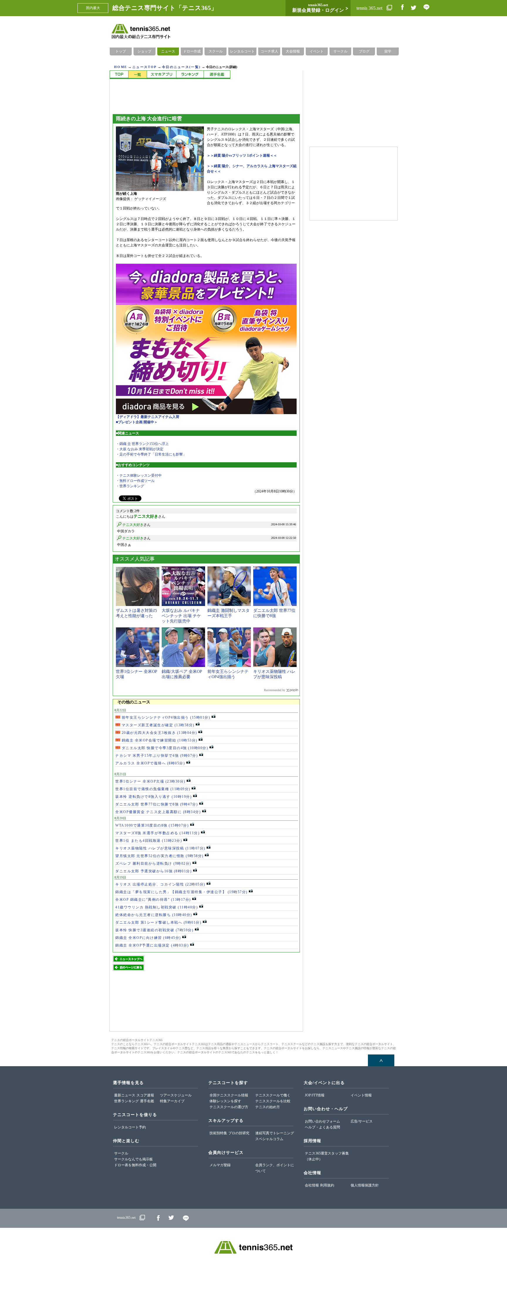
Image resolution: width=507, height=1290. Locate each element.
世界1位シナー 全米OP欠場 (150, 781)
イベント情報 (361, 1095)
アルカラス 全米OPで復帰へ (150, 763)
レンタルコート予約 (130, 1127)
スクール (216, 51)
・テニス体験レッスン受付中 (139, 475)
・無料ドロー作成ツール (135, 481)
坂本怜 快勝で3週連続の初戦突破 (154, 930)
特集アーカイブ (172, 1101)
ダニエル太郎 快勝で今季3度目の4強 (164, 748)
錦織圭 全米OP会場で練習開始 (158, 740)
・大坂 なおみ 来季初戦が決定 (139, 449)
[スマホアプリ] (161, 74)
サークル (340, 51)
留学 (387, 51)
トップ (120, 51)
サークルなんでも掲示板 (133, 1159)
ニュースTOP (144, 67)
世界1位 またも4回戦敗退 (148, 841)
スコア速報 (145, 1095)
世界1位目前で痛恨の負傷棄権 (152, 789)
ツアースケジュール (176, 1095)
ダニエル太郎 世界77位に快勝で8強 (156, 804)
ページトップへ (381, 1060)
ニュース (168, 51)
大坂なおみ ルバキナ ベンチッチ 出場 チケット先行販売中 (181, 615)
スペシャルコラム (269, 1139)
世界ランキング (126, 1101)
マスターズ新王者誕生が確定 (157, 725)
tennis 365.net (369, 8)
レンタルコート (242, 51)
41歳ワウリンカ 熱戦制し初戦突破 (156, 907)
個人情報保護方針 (365, 1185)
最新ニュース (124, 1095)
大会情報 (293, 51)
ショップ (144, 51)
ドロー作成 (192, 51)
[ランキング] (190, 74)
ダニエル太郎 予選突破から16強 (153, 871)
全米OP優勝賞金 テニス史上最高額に (158, 812)
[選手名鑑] (217, 74)
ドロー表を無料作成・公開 (135, 1165)
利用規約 (327, 1185)
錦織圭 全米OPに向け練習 (148, 938)
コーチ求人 (269, 51)
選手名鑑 (147, 1101)
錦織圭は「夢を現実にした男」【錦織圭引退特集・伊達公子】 (181, 892)
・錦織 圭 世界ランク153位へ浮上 (142, 444)
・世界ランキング (130, 486)
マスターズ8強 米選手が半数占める (157, 833)
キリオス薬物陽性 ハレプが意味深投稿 (160, 848)
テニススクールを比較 (272, 1101)
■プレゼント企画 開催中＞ (137, 422)
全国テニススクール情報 (228, 1095)
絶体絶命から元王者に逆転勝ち (153, 915)
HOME (120, 67)
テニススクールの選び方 (228, 1107)
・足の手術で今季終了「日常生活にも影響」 (151, 454)
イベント (317, 51)
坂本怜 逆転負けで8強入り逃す (153, 797)
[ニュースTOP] (119, 74)
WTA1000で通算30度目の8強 (152, 825)
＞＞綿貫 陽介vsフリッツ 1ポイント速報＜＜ (242, 155)
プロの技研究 (238, 1133)
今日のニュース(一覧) (181, 67)
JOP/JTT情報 (315, 1095)
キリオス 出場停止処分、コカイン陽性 (160, 884)
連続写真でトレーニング (274, 1133)
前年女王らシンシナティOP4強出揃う (165, 717)
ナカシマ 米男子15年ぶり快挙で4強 (156, 756)
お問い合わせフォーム (322, 1121)
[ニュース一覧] (137, 74)
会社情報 (312, 1185)
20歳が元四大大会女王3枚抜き (158, 733)
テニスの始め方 (267, 1107)
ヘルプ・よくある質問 (322, 1127)
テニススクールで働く (272, 1095)
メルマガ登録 (220, 1165)
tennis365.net (126, 1218)
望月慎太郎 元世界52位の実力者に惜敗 (159, 856)
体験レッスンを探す (225, 1101)
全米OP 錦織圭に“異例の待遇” (153, 900)
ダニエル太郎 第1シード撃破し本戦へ (158, 922)
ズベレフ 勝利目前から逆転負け (153, 863)
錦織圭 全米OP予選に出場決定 (152, 945)
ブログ (364, 51)
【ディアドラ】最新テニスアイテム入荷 (147, 417)
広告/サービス (362, 1121)
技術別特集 (218, 1133)
